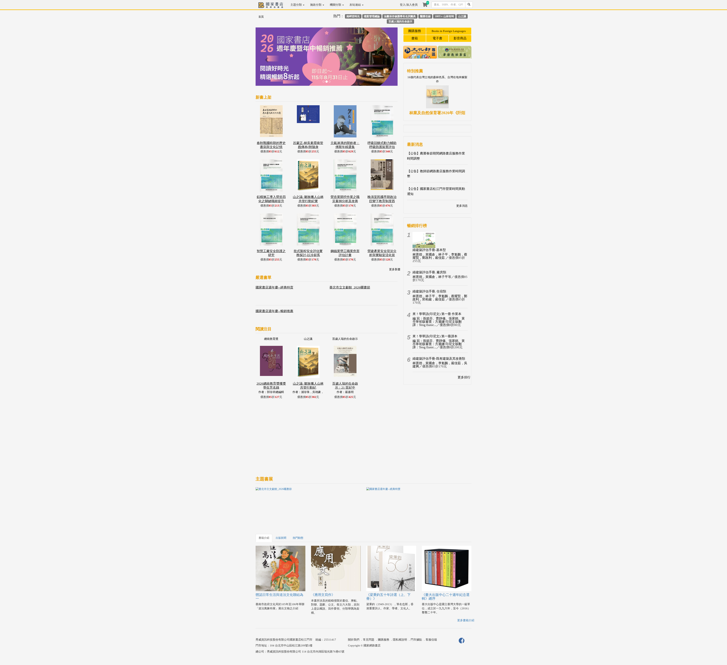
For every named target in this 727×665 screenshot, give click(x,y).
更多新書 (394, 269)
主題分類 (296, 4)
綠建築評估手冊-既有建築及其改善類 (439, 358)
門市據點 (416, 639)
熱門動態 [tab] (298, 537)
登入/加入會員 (409, 4)
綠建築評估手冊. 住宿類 (429, 291)
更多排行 (464, 377)
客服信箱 (431, 639)
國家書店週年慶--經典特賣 (274, 287)
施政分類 (316, 4)
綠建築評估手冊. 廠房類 (429, 272)
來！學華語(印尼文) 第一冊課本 (435, 336)
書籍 (414, 38)
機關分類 (336, 4)
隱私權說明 (400, 639)
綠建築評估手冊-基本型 (429, 250)
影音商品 (460, 38)
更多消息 (462, 205)
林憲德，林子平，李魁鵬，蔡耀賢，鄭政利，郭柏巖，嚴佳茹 (440, 297)
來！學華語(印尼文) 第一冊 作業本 (437, 314)
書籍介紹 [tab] (264, 537)
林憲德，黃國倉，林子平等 (432, 277)
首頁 (261, 16)
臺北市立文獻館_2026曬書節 (349, 287)
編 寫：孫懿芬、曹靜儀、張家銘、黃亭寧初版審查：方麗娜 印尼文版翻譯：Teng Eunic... (439, 322)
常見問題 (368, 639)
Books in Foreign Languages (449, 31)
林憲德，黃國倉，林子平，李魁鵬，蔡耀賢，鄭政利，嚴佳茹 (440, 256)
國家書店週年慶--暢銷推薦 (274, 311)
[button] (266, 58)
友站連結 (355, 4)
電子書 (437, 38)
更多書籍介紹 (465, 620)
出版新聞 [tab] (281, 537)
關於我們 (353, 639)
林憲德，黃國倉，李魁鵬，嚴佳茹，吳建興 (440, 364)
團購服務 (414, 31)
